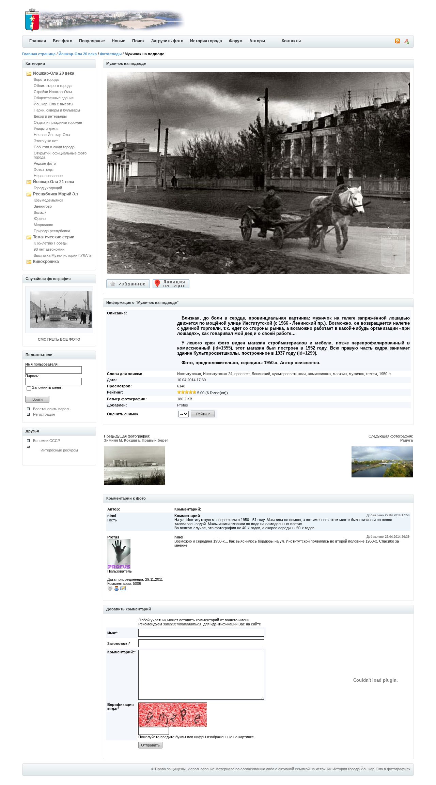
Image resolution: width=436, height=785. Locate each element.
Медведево (43, 225)
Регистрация (44, 414)
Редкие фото (45, 163)
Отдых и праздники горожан (58, 122)
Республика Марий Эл (55, 194)
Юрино (40, 219)
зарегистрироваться (182, 624)
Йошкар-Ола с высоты (53, 104)
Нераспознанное (48, 176)
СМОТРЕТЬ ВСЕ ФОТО (59, 339)
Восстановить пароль (52, 409)
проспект (242, 374)
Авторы (257, 41)
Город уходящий (48, 188)
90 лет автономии (49, 249)
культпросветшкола (289, 374)
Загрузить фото (167, 41)
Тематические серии (53, 237)
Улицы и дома (46, 129)
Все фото (62, 41)
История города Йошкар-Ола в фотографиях (371, 769)
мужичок (356, 374)
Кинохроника (46, 261)
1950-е (385, 374)
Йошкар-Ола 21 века (53, 181)
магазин (340, 374)
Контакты (291, 41)
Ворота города (46, 79)
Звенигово (43, 206)
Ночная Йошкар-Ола (52, 135)
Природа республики (52, 231)
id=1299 (306, 353)
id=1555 (222, 348)
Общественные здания (54, 98)
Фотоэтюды (111, 54)
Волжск (40, 212)
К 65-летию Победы (50, 243)
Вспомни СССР (46, 441)
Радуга (406, 440)
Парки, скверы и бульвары (57, 110)
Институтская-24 (217, 374)
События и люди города (54, 147)
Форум (236, 41)
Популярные (92, 41)
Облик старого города (53, 86)
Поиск (138, 41)
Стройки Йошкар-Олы (53, 92)
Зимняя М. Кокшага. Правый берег (136, 440)
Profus (182, 405)
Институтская (189, 374)
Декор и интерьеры (50, 116)
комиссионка (319, 374)
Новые (118, 41)
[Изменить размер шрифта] (406, 43)
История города (206, 41)
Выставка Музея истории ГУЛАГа (62, 255)
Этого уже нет (46, 141)
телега (371, 374)
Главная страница (39, 54)
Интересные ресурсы (59, 450)
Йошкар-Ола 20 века (78, 54)
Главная (37, 41)
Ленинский (261, 374)
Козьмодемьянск (48, 200)
